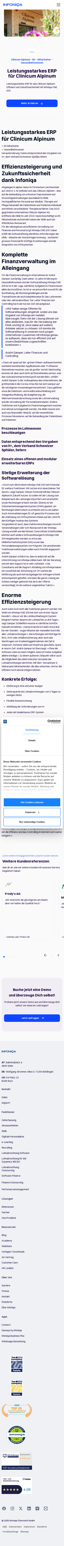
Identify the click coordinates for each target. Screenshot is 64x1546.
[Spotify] (45, 1508)
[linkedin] (29, 1508)
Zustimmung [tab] (32, 730)
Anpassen (30, 812)
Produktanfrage (10, 1531)
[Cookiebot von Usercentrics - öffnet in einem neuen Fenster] (48, 721)
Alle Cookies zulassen (32, 802)
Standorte (42, 1526)
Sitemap (24, 1531)
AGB (5, 1526)
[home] (12, 4)
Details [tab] (32, 740)
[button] (58, 4)
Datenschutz (15, 1526)
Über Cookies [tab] (32, 751)
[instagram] (12, 1508)
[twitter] (20, 1508)
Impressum (29, 1526)
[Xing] (37, 1508)
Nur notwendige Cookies (32, 822)
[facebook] (4, 1508)
